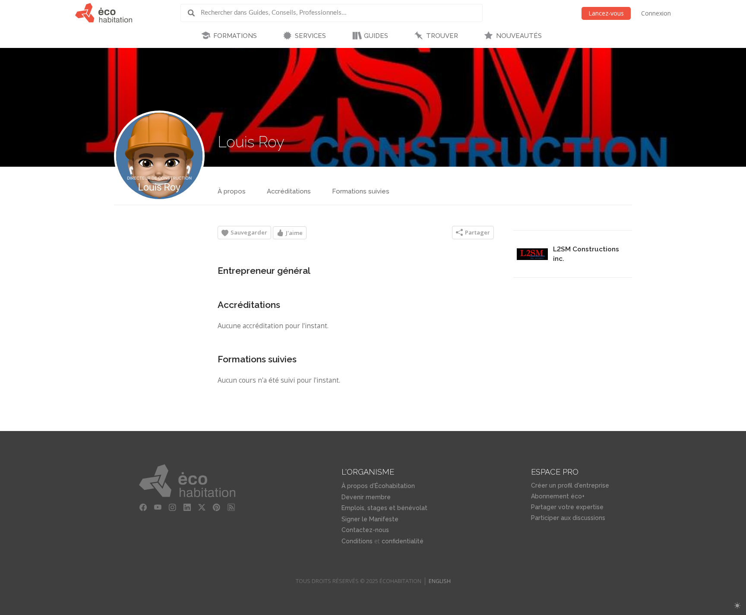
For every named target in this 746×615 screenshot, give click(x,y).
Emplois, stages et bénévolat (384, 507)
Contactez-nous (365, 529)
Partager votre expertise (567, 507)
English (440, 581)
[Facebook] (143, 507)
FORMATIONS (235, 36)
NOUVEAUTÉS (519, 36)
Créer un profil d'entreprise (570, 485)
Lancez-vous (606, 13)
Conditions (357, 541)
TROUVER (442, 36)
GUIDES (376, 36)
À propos (232, 191)
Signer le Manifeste (369, 519)
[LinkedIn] (187, 507)
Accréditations (289, 191)
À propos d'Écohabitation (378, 485)
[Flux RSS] (231, 507)
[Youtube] (158, 507)
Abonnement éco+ (558, 496)
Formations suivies (360, 191)
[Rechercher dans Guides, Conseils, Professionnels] (194, 13)
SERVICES (310, 36)
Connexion (656, 13)
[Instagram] (173, 507)
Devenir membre (366, 497)
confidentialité (403, 541)
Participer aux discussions (568, 517)
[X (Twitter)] (202, 507)
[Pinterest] (217, 507)
